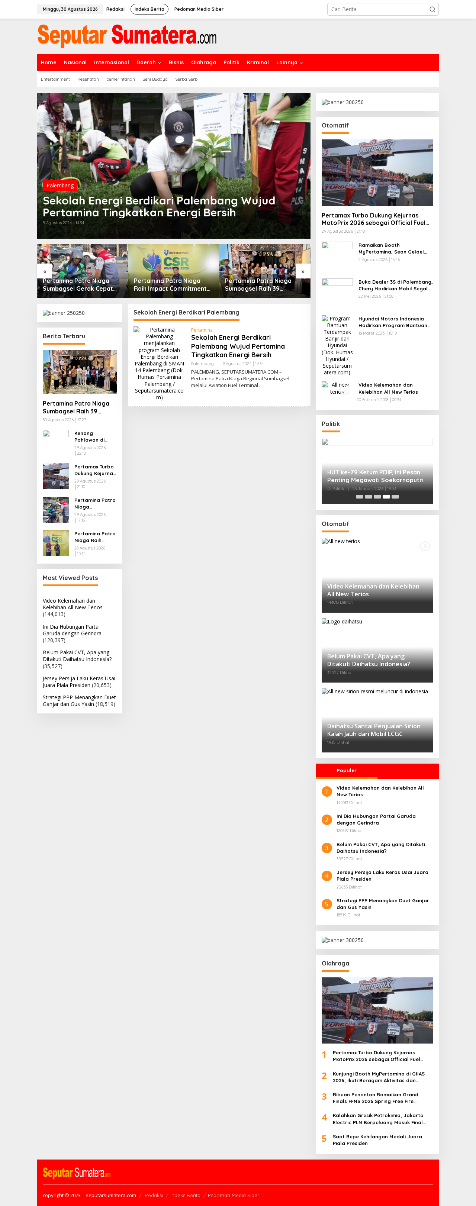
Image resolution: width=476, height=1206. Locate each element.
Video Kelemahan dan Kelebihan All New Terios (73, 604)
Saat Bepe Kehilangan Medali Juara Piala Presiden (377, 1140)
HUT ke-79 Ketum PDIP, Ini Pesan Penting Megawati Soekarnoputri (376, 476)
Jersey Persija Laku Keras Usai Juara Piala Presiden (79, 682)
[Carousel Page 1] (359, 497)
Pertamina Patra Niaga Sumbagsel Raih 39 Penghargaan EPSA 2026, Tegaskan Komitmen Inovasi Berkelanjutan (261, 285)
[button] (432, 9)
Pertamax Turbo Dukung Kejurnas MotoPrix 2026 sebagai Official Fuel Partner (95, 470)
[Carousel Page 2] (368, 497)
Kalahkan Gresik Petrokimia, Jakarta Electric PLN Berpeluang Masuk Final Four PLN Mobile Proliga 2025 (378, 1118)
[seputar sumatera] (126, 35)
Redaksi (154, 1195)
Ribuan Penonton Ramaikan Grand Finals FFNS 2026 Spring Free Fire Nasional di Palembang (375, 1098)
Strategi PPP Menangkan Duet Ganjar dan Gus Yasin (79, 700)
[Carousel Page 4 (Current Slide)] (386, 497)
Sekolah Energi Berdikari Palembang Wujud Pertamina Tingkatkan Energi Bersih (159, 206)
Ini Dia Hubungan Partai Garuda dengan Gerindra (72, 630)
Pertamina (202, 330)
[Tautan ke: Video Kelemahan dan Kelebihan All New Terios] (337, 387)
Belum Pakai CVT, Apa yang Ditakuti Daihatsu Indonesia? (77, 655)
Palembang (60, 185)
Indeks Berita (185, 1195)
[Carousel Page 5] (395, 497)
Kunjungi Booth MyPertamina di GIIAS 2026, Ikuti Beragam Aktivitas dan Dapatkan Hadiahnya (379, 1077)
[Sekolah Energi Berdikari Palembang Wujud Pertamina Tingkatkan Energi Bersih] (261, 385)
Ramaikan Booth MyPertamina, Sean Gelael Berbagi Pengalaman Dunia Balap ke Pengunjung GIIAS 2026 (392, 248)
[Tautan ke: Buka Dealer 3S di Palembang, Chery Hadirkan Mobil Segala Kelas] (337, 293)
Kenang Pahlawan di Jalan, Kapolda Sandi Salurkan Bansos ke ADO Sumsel (93, 436)
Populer (347, 770)
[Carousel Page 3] (377, 497)
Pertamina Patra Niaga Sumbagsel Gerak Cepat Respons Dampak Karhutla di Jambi (81, 285)
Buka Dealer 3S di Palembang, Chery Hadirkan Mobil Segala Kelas (395, 285)
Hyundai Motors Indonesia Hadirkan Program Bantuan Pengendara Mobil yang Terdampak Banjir (392, 322)
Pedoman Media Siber (233, 1195)
